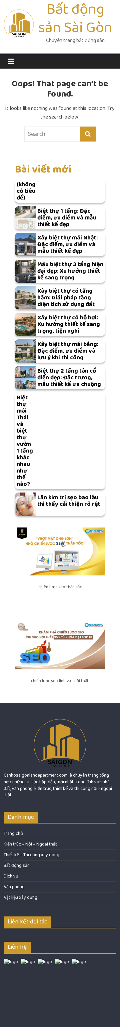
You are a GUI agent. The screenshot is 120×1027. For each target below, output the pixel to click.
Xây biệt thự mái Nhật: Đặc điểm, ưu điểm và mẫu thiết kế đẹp (67, 244)
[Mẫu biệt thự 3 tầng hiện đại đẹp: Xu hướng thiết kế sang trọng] (25, 271)
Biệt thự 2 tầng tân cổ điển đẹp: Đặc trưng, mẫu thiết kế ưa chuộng (69, 377)
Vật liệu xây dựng (20, 897)
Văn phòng (14, 886)
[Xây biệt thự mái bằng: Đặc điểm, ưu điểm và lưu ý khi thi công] (25, 351)
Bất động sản (17, 865)
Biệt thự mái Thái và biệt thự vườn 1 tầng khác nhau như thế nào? (25, 441)
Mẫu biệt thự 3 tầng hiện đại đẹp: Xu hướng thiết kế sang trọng (70, 271)
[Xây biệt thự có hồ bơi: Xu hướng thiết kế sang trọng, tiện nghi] (25, 324)
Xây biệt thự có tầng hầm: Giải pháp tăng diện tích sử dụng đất (66, 297)
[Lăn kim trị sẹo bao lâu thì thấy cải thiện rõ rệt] (25, 504)
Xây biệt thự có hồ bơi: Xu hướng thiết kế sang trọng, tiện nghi (68, 324)
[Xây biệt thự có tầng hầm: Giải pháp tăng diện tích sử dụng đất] (25, 297)
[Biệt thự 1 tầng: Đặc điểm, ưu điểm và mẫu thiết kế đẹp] (25, 217)
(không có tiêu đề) (26, 191)
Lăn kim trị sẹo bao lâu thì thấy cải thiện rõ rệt (68, 501)
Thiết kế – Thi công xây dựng (31, 854)
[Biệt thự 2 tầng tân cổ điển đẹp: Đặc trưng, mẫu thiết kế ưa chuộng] (25, 377)
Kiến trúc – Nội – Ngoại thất (30, 844)
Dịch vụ (11, 876)
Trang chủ (13, 833)
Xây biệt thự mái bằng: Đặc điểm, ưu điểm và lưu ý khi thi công (67, 351)
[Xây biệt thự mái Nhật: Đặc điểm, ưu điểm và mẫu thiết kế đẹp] (25, 244)
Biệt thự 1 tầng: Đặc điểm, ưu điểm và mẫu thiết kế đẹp (66, 217)
